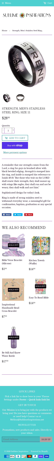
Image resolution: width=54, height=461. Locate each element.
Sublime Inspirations (19, 451)
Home (4, 31)
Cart (49, 3)
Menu (8, 3)
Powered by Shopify (39, 451)
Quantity (6, 126)
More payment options (15, 152)
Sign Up (45, 439)
